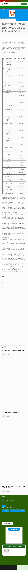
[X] (3, 1)
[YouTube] (4, 1)
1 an (23, 510)
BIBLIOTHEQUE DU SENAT (14, 1)
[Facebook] (1, 1)
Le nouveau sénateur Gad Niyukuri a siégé (10, 412)
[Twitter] (14, 563)
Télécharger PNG (14, 529)
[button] (14, 546)
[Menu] (26, 7)
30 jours (17, 510)
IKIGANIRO (22, 1)
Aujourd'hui (6, 510)
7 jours (12, 510)
